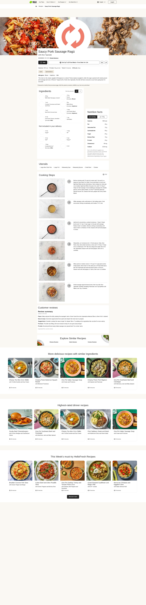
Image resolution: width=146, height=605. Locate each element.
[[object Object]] (102, 62)
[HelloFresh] (33, 2)
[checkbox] (39, 58)
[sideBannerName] (97, 97)
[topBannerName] (73, 12)
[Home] (36, 6)
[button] (101, 2)
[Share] (106, 62)
